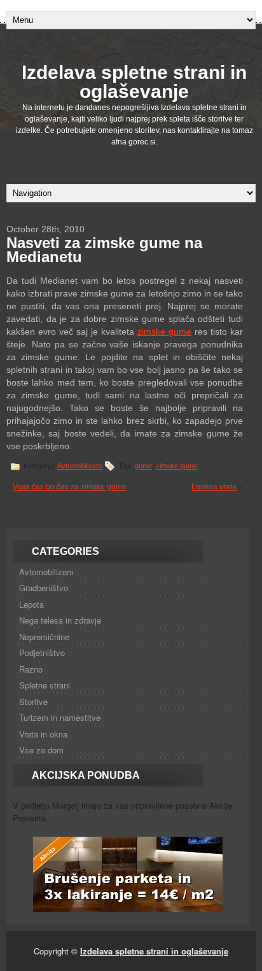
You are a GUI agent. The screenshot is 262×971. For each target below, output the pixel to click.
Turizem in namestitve (59, 717)
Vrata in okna (43, 734)
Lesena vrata (214, 485)
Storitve (33, 701)
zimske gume (164, 331)
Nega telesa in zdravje (60, 620)
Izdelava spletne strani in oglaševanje (134, 82)
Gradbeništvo (43, 588)
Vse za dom (41, 750)
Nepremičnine (44, 637)
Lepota (31, 604)
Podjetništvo (42, 652)
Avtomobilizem (79, 466)
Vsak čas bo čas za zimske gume (70, 485)
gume (143, 466)
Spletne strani (44, 685)
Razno (31, 669)
